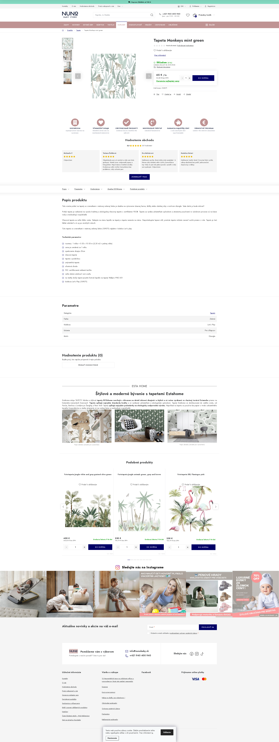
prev (63, 506)
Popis (64, 189)
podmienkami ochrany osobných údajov (183, 633)
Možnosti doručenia (163, 67)
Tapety (212, 313)
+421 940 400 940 (171, 14)
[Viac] (210, 25)
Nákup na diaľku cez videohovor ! (113, 698)
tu (152, 733)
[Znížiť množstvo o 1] (182, 78)
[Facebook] (191, 654)
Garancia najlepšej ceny (70, 695)
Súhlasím (167, 732)
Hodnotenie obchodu (87, 6)
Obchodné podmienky (109, 703)
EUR (182, 6)
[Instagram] (197, 654)
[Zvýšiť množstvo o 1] (189, 78)
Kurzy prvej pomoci (108, 692)
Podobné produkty (137, 189)
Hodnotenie (95, 189)
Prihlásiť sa (208, 627)
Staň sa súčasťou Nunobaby (71, 720)
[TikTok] (202, 654)
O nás (74, 6)
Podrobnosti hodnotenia (185, 45)
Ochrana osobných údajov (111, 709)
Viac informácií (160, 55)
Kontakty (65, 6)
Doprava (105, 687)
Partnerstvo (106, 714)
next (215, 506)
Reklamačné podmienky (110, 719)
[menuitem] (66, 25)
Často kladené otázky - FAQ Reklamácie (75, 716)
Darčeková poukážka (69, 699)
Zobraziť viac (139, 177)
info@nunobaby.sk (139, 651)
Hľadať (152, 15)
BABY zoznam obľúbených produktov (74, 707)
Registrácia (211, 6)
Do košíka (203, 78)
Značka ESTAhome (115, 189)
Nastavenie (112, 738)
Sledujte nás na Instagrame (143, 567)
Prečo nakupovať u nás (106, 6)
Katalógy (65, 712)
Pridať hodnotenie (88, 365)
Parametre (78, 189)
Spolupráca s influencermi (71, 703)
